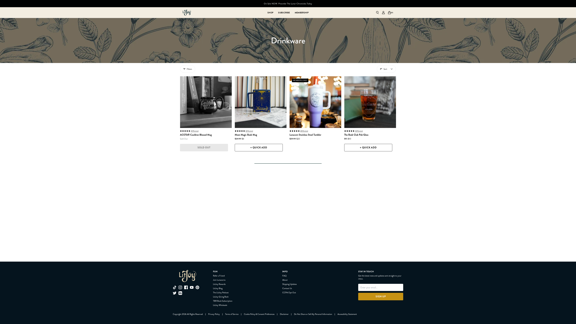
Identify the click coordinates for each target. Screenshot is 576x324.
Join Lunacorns (219, 279)
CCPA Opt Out (289, 292)
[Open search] (377, 12)
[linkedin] (180, 293)
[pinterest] (197, 287)
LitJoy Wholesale (220, 305)
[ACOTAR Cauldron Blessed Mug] (206, 102)
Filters (189, 69)
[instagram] (180, 287)
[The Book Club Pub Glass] (370, 102)
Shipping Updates (289, 284)
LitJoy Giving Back (220, 296)
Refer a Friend (219, 275)
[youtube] (192, 287)
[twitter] (174, 293)
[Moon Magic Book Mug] (260, 102)
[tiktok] (174, 287)
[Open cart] (389, 12)
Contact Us (287, 288)
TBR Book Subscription (222, 300)
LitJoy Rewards (219, 284)
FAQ (284, 275)
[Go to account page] (383, 12)
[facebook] (186, 287)
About (285, 279)
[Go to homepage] (187, 13)
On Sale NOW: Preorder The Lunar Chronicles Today (288, 3)
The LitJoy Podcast (221, 292)
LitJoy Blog (217, 288)
